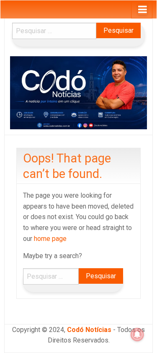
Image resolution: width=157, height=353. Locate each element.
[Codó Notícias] (78, 92)
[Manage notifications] (137, 334)
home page (50, 239)
